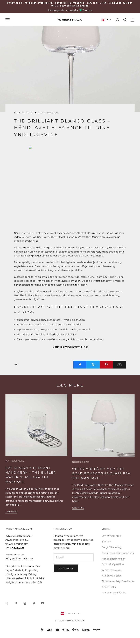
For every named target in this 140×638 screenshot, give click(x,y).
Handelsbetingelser (113, 558)
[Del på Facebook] (79, 364)
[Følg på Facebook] (7, 603)
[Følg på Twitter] (16, 603)
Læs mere (11, 511)
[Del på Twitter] (93, 364)
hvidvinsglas (49, 112)
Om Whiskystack (112, 535)
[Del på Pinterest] (106, 364)
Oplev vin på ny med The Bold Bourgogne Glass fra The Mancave (101, 473)
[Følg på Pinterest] (34, 603)
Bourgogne (81, 462)
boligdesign (14, 461)
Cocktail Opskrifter (113, 564)
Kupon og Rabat (111, 575)
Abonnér (66, 568)
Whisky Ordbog (111, 570)
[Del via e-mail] (119, 364)
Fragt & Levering (112, 547)
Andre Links (109, 586)
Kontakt (106, 541)
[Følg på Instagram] (25, 603)
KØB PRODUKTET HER (70, 347)
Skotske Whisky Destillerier (118, 581)
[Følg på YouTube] (42, 603)
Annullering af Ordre (114, 592)
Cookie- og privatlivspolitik (118, 553)
